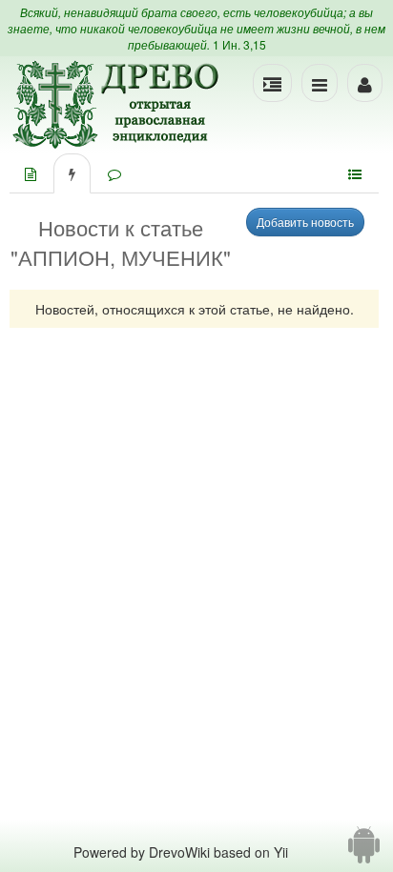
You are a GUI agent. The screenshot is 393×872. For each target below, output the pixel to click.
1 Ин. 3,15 (239, 44)
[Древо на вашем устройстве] (364, 852)
